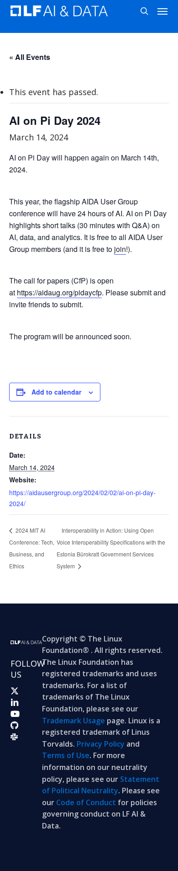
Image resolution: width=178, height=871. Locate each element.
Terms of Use (65, 755)
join (120, 249)
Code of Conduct (86, 802)
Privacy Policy (101, 744)
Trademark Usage (73, 721)
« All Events (29, 57)
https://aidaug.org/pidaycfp (59, 292)
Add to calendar (56, 391)
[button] (162, 11)
